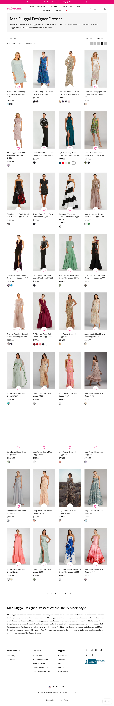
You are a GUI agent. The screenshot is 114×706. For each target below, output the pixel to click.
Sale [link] (66, 11)
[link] (95, 9)
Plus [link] (71, 6)
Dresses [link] (64, 6)
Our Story (11, 655)
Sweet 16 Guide (39, 663)
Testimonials (12, 659)
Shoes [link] (78, 6)
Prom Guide (37, 655)
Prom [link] (32, 6)
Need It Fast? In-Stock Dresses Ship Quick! (57, 2)
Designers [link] (58, 11)
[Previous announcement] (27, 2)
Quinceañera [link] (54, 6)
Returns (61, 667)
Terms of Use (50, 700)
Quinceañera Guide (40, 667)
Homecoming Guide (40, 659)
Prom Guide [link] (47, 11)
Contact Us (62, 655)
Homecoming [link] (41, 6)
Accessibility (63, 671)
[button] (90, 9)
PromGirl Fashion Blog (41, 671)
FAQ (60, 663)
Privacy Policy (63, 700)
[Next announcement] (86, 2)
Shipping (61, 659)
